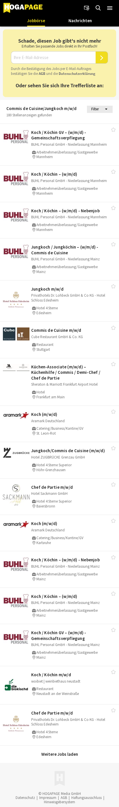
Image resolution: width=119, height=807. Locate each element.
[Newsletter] (86, 8)
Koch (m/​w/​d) (44, 414)
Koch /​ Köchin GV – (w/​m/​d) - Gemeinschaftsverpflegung (58, 135)
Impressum (47, 797)
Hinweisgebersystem (59, 802)
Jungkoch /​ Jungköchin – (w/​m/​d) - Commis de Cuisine (64, 249)
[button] (110, 8)
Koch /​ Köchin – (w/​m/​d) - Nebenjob (65, 210)
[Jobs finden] (98, 8)
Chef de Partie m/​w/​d (52, 487)
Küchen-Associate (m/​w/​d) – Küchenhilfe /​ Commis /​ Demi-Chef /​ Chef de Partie (65, 372)
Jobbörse (36, 20)
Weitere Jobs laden (59, 754)
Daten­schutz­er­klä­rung (77, 73)
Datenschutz (25, 797)
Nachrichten (80, 20)
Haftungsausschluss (86, 797)
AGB (42, 73)
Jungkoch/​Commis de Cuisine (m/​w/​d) (68, 450)
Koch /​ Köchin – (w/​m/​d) (54, 174)
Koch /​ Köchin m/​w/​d (51, 674)
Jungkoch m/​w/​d (47, 289)
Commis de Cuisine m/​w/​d (56, 330)
